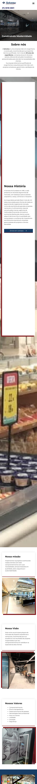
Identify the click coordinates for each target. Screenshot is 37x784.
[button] (33, 3)
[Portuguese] (5, 781)
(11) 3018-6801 (8, 8)
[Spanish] (8, 781)
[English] (3, 781)
